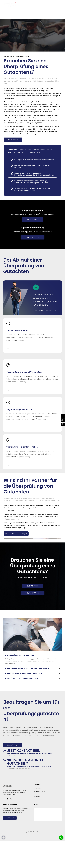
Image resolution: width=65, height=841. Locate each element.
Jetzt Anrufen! (10, 818)
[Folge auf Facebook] (4, 799)
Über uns (38, 794)
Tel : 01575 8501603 (32, 220)
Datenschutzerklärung (25, 838)
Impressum (37, 838)
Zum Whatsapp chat (32, 237)
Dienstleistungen (40, 791)
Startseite (38, 789)
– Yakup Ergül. (38, 310)
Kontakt (38, 796)
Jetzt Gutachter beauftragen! (16, 534)
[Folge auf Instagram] (7, 799)
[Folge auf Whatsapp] (10, 799)
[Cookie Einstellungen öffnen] (3, 839)
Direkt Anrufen (13, 140)
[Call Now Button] (61, 837)
